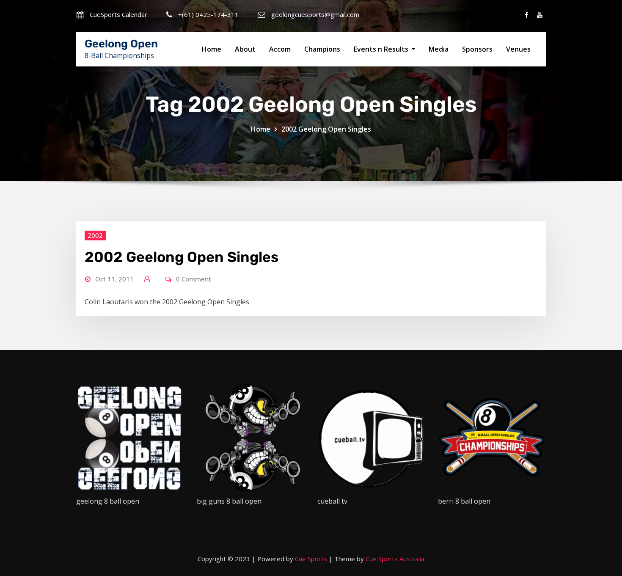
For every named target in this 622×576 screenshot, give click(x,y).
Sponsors (477, 49)
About (245, 49)
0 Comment (193, 279)
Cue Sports (311, 558)
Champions (322, 49)
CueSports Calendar (118, 14)
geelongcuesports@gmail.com (315, 14)
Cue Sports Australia (395, 558)
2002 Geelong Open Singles (326, 129)
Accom (280, 49)
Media (439, 49)
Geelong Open (121, 43)
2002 (95, 235)
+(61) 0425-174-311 (208, 14)
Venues (518, 49)
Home (211, 49)
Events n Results (382, 49)
